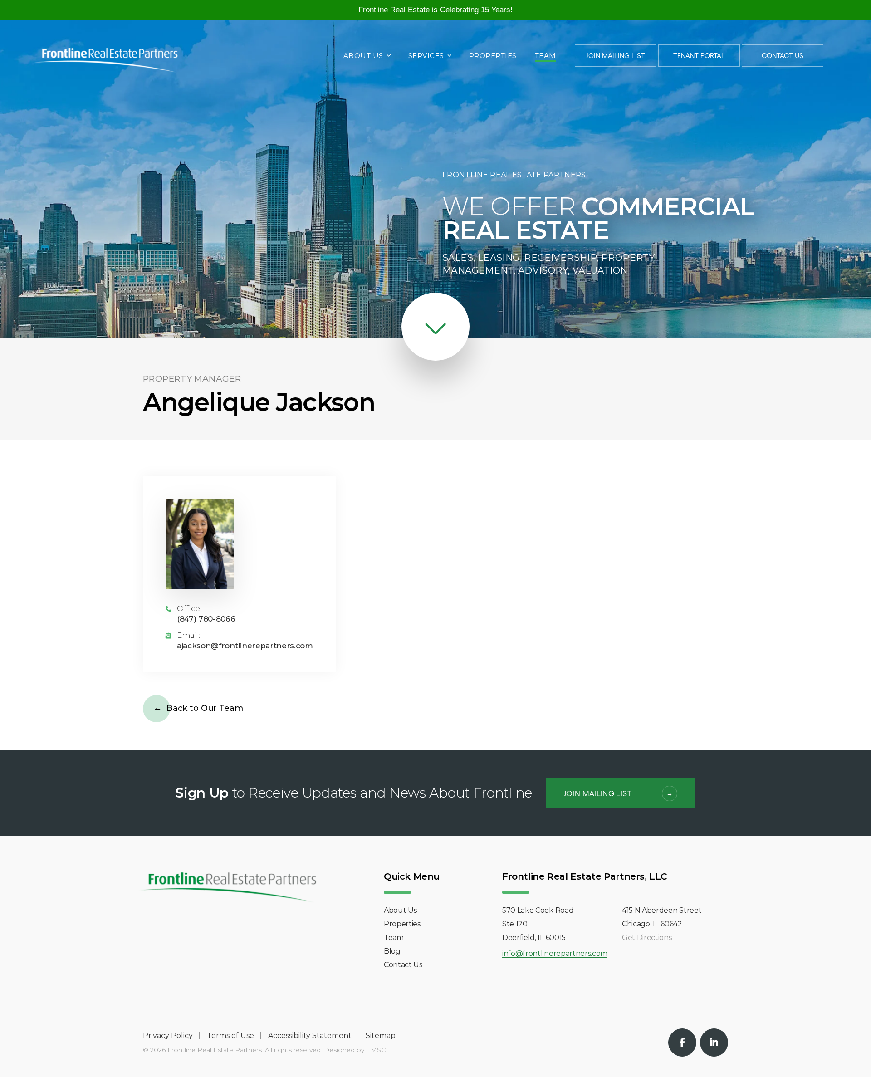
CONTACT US (782, 55)
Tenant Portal (699, 55)
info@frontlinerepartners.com (554, 954)
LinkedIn (714, 1042)
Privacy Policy (168, 1035)
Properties (493, 56)
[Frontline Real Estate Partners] (106, 55)
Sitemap (381, 1035)
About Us (363, 56)
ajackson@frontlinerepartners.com (245, 646)
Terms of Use (230, 1035)
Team (545, 56)
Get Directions (647, 937)
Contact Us (403, 964)
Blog (392, 951)
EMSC (376, 1050)
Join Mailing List (615, 55)
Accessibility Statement (310, 1035)
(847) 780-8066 (206, 619)
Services (426, 56)
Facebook (682, 1042)
